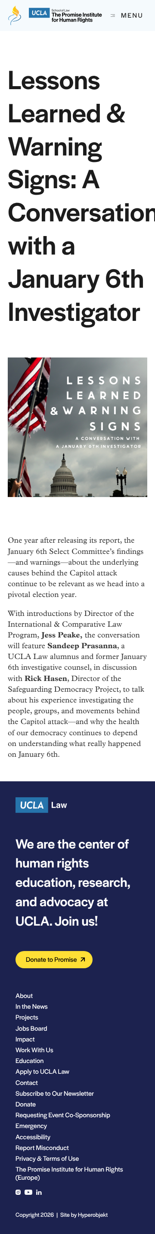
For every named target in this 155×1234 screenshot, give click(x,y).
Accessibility (33, 1136)
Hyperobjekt (93, 1214)
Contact (27, 1082)
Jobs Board (31, 1028)
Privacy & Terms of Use (47, 1158)
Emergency (31, 1125)
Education (29, 1060)
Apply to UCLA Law (42, 1071)
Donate (26, 1104)
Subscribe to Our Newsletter (55, 1093)
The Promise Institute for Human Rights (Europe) (69, 1173)
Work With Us (34, 1049)
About (24, 995)
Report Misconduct (42, 1147)
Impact (25, 1039)
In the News (32, 1006)
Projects (27, 1017)
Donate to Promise (51, 959)
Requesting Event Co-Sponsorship (63, 1114)
